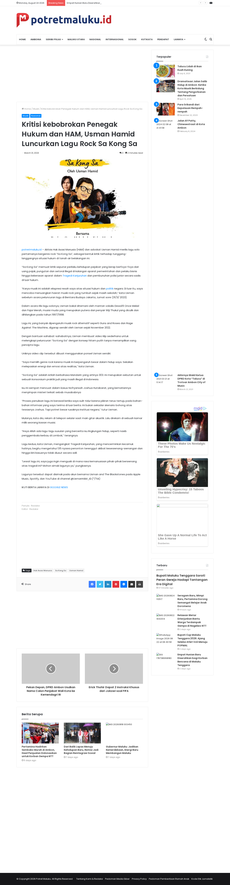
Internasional (115, 39)
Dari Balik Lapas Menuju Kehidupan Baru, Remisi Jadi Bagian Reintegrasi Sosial (81, 750)
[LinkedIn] (108, 584)
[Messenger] (123, 584)
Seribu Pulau (53, 39)
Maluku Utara (76, 39)
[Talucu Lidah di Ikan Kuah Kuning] (165, 71)
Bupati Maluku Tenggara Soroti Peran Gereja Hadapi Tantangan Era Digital (182, 579)
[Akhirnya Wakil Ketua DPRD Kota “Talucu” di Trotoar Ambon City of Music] (165, 379)
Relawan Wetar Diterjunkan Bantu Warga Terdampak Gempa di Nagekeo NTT (191, 620)
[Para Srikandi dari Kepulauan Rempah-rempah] (165, 109)
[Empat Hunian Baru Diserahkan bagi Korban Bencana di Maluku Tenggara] (165, 659)
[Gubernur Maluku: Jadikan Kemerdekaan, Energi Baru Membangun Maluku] (124, 733)
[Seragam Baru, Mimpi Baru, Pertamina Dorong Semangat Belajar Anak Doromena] (165, 600)
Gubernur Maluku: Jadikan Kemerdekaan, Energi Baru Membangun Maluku (122, 750)
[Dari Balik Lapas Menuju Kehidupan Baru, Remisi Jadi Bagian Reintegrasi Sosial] (82, 733)
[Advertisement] (82, 73)
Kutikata (147, 39)
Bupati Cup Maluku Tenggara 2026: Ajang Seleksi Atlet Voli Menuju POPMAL (192, 640)
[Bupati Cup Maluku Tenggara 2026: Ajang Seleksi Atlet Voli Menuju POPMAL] (165, 639)
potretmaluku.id (32, 249)
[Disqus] (82, 818)
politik (109, 288)
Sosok (132, 39)
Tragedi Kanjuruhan (75, 275)
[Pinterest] (115, 584)
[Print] (139, 584)
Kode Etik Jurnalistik (202, 878)
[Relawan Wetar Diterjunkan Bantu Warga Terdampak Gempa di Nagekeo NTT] (165, 620)
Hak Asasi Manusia (43, 570)
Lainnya (178, 39)
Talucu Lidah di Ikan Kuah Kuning (189, 68)
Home (22, 39)
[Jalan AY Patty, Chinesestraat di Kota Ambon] (165, 245)
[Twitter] (100, 584)
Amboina (35, 39)
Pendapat (163, 39)
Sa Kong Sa (60, 570)
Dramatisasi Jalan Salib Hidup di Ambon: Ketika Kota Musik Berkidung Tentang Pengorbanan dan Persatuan (192, 88)
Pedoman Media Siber (117, 878)
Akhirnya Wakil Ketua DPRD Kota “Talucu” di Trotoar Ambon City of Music (191, 380)
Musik (36, 108)
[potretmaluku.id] (64, 20)
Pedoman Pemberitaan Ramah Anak (169, 878)
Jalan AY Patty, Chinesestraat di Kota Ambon (191, 124)
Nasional (95, 39)
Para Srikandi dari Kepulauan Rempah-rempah (190, 108)
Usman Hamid (76, 570)
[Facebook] (92, 584)
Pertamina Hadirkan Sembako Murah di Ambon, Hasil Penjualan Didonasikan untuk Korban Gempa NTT (39, 751)
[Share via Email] (131, 584)
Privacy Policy (139, 878)
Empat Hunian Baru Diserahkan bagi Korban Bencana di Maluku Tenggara (107, 3)
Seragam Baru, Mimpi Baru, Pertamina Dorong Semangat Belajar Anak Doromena (192, 601)
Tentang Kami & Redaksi (89, 878)
